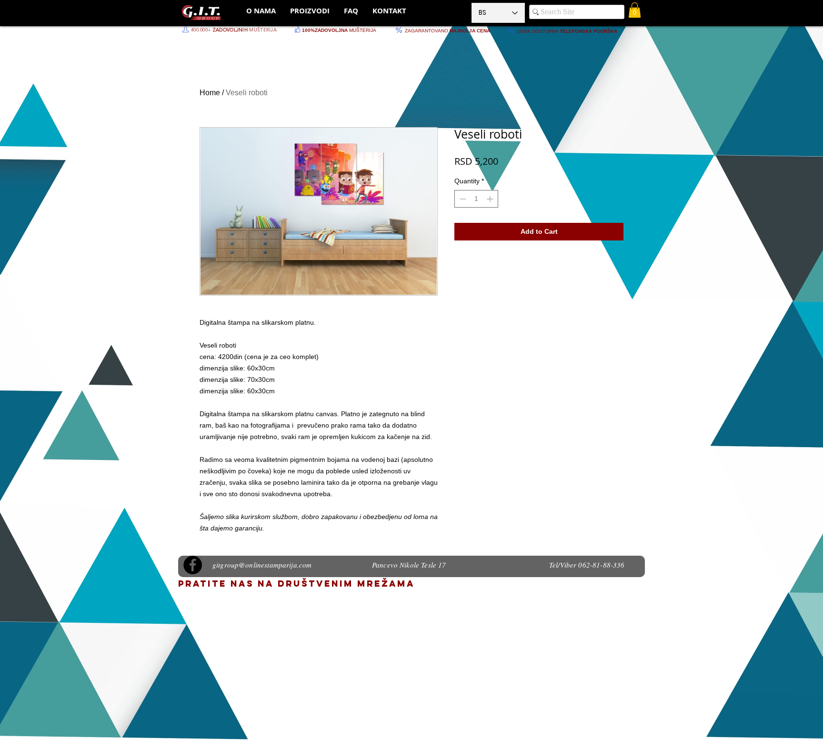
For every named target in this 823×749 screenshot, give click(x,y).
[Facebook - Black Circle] (192, 565)
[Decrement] (462, 198)
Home (210, 93)
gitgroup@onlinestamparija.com (261, 564)
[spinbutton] (476, 198)
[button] (634, 10)
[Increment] (491, 198)
